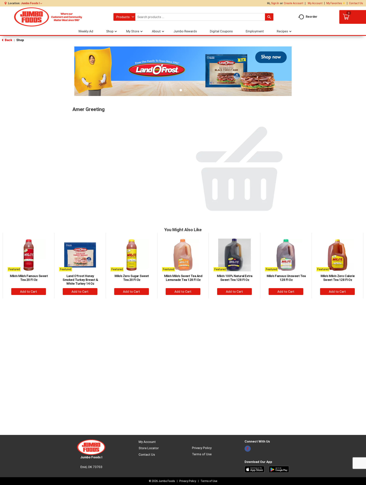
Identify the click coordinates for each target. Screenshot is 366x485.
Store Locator (149, 448)
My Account (315, 3)
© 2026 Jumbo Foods (162, 481)
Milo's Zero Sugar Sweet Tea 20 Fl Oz (132, 278)
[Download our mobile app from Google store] (279, 469)
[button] (31, 3)
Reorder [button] (311, 16)
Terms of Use (202, 454)
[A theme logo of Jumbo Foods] (48, 16)
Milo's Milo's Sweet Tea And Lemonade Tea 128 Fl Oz (183, 278)
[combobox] (124, 17)
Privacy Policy (202, 448)
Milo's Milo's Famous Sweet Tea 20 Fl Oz (29, 278)
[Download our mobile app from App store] (255, 469)
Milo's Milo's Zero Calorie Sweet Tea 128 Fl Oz (338, 278)
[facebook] (248, 450)
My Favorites (334, 3)
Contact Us (356, 3)
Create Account (293, 3)
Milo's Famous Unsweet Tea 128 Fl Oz (286, 278)
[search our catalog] (269, 17)
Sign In (275, 3)
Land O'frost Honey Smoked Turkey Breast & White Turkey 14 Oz (80, 279)
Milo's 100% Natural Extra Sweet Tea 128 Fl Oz (234, 278)
